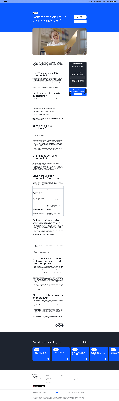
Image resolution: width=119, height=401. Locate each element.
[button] (90, 1)
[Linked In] (36, 378)
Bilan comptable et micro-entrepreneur (76, 84)
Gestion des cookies (84, 392)
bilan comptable (46, 66)
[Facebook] (33, 378)
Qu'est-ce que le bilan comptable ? (78, 66)
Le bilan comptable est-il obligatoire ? (78, 69)
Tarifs (108, 1)
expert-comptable (48, 277)
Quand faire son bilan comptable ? (78, 74)
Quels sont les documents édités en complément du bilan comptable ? (78, 81)
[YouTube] (38, 378)
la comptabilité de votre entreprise (40, 279)
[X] (40, 378)
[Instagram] (34, 378)
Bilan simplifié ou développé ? (77, 72)
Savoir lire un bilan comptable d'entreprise (77, 77)
